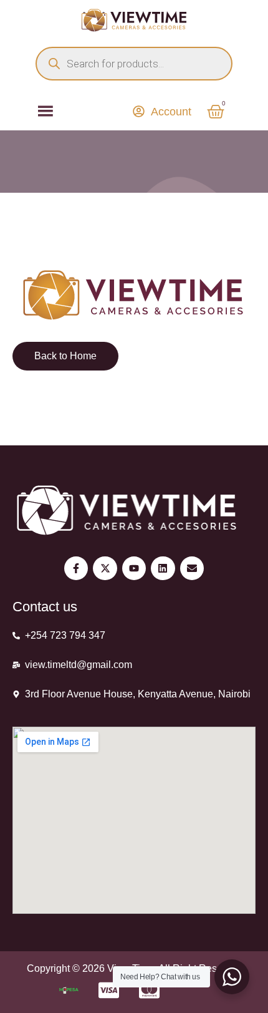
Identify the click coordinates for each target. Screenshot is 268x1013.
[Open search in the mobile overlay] (134, 64)
